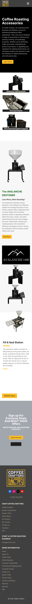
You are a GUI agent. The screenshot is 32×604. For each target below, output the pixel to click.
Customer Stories (8, 569)
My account (6, 522)
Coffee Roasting (7, 560)
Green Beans (6, 516)
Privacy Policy (6, 578)
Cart (3, 531)
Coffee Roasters (7, 507)
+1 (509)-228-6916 (16, 497)
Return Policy (6, 575)
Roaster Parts (6, 513)
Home (4, 551)
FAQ (3, 589)
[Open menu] (28, 3)
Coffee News (6, 557)
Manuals (5, 586)
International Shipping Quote (12, 566)
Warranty (5, 583)
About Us (5, 554)
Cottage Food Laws (8, 542)
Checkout (5, 528)
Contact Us (6, 525)
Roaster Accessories (9, 510)
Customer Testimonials (10, 563)
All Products (6, 519)
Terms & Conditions (8, 581)
